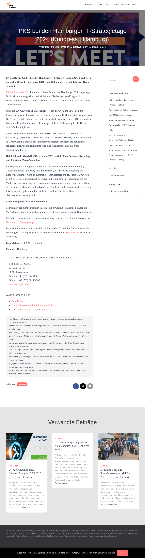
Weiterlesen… (27, 507)
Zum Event (17, 301)
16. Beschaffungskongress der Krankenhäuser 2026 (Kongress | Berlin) (72, 446)
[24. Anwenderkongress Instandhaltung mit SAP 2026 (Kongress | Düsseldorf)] (26, 446)
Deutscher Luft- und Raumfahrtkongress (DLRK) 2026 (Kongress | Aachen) (115, 473)
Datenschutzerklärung (125, 5)
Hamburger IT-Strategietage (20, 222)
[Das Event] (11, 4)
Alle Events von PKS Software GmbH (31, 309)
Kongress (22, 384)
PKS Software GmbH (17, 92)
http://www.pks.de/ (18, 284)
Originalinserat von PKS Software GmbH (33, 305)
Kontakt (89, 5)
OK (122, 553)
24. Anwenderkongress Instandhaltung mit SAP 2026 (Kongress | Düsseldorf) (25, 473)
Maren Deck (72, 232)
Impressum (103, 5)
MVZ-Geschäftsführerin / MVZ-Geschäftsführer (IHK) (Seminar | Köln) (122, 125)
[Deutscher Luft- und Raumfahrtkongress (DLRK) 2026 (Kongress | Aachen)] (118, 446)
